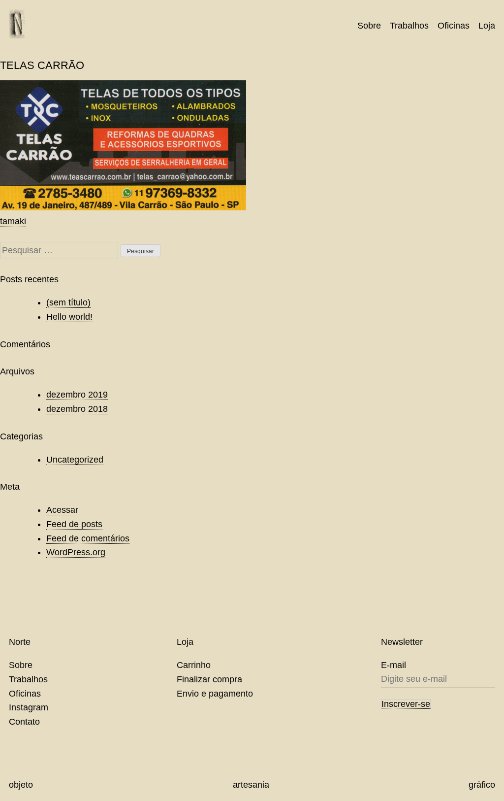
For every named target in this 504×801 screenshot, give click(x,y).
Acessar (62, 510)
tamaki (13, 221)
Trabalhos (409, 26)
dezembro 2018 (77, 409)
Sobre (369, 26)
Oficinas (454, 26)
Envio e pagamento (215, 694)
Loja (486, 26)
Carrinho (194, 665)
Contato (24, 722)
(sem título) (68, 302)
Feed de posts (74, 524)
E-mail (393, 665)
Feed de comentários (87, 538)
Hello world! (69, 317)
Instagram (28, 707)
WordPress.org (75, 552)
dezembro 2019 (77, 395)
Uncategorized (74, 460)
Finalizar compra (209, 679)
